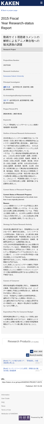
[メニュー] (41, 2)
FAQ (3, 402)
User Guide (5, 398)
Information (5, 395)
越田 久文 (6, 87)
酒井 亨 (6, 100)
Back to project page (9, 10)
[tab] (23, 341)
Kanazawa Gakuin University (13, 76)
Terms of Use (6, 410)
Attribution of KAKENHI (9, 414)
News (3, 406)
